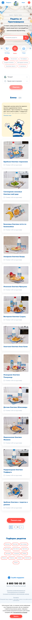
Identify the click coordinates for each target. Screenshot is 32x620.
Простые (24, 548)
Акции (23, 2)
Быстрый (8, 553)
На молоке (14, 58)
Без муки (7, 548)
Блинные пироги (10, 66)
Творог (16, 562)
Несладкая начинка (22, 62)
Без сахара (24, 544)
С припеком (22, 66)
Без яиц (15, 544)
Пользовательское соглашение (16, 592)
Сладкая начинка (9, 62)
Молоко (7, 544)
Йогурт (4, 558)
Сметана (27, 558)
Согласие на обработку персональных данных (16, 594)
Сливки (20, 558)
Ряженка (12, 558)
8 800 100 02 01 (16, 583)
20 (17, 527)
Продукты (8, 2)
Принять (16, 616)
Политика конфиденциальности (16, 590)
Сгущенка (16, 553)
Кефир (24, 553)
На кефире (24, 58)
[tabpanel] (15, 50)
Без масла (16, 548)
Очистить (16, 87)
